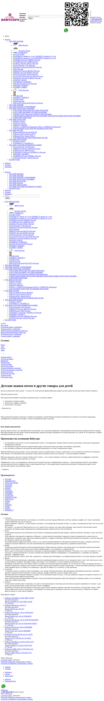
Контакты (8, 167)
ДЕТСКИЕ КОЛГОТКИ (17, 119)
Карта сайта (9, 676)
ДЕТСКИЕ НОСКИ (16, 130)
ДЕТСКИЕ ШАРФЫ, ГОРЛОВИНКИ (22, 107)
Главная (7, 667)
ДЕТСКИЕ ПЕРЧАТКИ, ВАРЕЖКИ (21, 108)
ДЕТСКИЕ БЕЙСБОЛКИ (18, 139)
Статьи (7, 674)
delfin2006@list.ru (96, 21)
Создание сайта (6, 660)
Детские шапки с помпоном (10, 329)
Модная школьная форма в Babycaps (13, 332)
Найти (7, 198)
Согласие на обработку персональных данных (17, 663)
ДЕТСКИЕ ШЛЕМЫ (16, 105)
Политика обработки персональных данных (16, 662)
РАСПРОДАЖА (14, 160)
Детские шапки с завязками (10, 336)
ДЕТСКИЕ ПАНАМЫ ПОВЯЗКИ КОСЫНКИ (25, 145)
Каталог (7, 39)
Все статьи (4, 325)
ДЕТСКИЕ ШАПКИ (16, 41)
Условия (8, 165)
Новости (8, 163)
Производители (10, 681)
